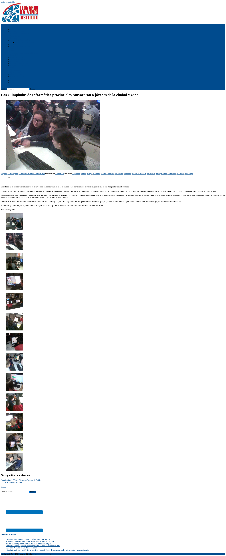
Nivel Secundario (12, 55)
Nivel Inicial (10, 49)
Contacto (9, 85)
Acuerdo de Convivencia (19, 59)
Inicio (8, 25)
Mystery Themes (44, 554)
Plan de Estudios (16, 57)
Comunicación (11, 78)
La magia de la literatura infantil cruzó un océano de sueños (28, 539)
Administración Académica (20, 47)
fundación (127, 174)
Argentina (76, 174)
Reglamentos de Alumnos (19, 63)
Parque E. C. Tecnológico (20, 40)
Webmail (13, 44)
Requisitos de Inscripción (19, 34)
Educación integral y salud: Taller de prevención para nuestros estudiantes (33, 546)
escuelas (110, 174)
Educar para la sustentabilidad (12, 482)
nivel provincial (161, 174)
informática (151, 174)
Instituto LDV (11, 27)
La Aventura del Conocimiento (26, 42)
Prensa (12, 83)
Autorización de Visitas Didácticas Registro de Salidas (21, 480)
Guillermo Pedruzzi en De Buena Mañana (21, 548)
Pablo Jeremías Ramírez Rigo (34, 174)
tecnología (189, 174)
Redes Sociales (16, 80)
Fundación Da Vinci (17, 76)
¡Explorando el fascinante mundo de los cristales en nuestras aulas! (30, 541)
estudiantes (119, 174)
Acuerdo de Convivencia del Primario (24, 53)
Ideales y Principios (17, 32)
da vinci (104, 174)
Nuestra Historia (16, 30)
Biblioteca (14, 38)
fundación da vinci (139, 174)
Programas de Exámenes (19, 66)
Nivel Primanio (16, 72)
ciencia (83, 174)
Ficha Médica (15, 36)
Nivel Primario (11, 51)
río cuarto (180, 174)
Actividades (10, 68)
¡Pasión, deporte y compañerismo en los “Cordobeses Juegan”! (29, 544)
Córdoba (96, 174)
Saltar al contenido (8, 2)
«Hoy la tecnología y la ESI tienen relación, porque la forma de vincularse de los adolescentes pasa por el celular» (48, 550)
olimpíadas (172, 174)
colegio (89, 174)
